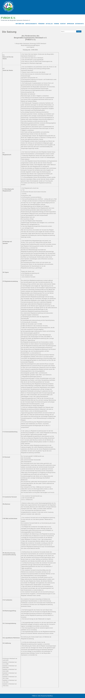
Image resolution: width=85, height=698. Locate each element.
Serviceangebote (31, 23)
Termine (56, 23)
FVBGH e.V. (8, 17)
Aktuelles (49, 23)
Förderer (41, 23)
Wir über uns (20, 23)
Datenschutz (79, 23)
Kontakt (63, 23)
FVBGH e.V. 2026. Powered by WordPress (42, 696)
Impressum (70, 23)
